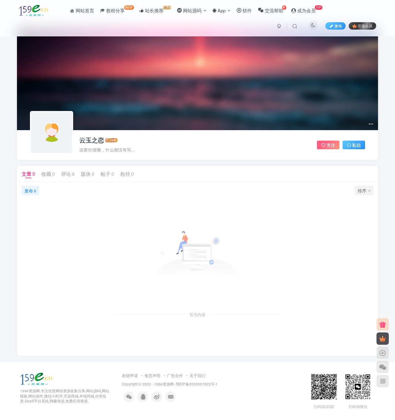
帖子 (107, 173)
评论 (68, 173)
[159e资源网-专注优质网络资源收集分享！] (36, 378)
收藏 (48, 173)
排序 (362, 190)
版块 (87, 173)
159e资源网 (164, 383)
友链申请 (130, 375)
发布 (30, 190)
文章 (28, 173)
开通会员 (365, 25)
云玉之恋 (91, 140)
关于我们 (197, 375)
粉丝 (127, 173)
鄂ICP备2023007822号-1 (197, 383)
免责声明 (152, 375)
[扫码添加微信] (382, 367)
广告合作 (175, 375)
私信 (356, 145)
